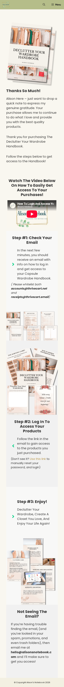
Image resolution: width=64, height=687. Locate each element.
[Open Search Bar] (44, 4)
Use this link (38, 459)
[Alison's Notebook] (6, 4)
